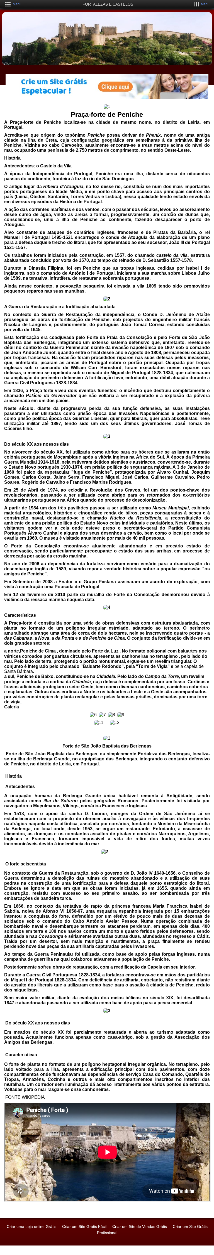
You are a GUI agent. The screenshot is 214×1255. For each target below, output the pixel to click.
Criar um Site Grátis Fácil (84, 1226)
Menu (17, 4)
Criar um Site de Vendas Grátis (139, 1226)
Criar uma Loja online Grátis (31, 1226)
